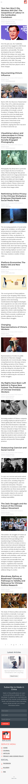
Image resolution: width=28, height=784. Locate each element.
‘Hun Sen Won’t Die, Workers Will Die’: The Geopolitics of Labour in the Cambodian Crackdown (12, 12)
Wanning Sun (9, 335)
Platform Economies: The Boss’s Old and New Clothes (13, 264)
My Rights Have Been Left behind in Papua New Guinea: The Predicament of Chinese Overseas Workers (13, 387)
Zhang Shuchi (10, 397)
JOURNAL (6, 750)
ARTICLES (6, 753)
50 (16, 644)
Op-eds (7, 512)
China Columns (9, 396)
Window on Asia (10, 21)
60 (20, 644)
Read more (14, 676)
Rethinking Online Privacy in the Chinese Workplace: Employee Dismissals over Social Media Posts (13, 197)
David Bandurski (10, 81)
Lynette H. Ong (10, 455)
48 (11, 644)
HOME (5, 748)
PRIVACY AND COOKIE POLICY (13, 756)
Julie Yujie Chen (10, 272)
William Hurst (9, 591)
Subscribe (5, 723)
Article (3, 21)
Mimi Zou (8, 206)
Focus (7, 79)
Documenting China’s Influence (11, 74)
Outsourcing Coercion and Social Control (14, 449)
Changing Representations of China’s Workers (14, 327)
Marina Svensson (10, 148)
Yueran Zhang (10, 514)
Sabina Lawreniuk (11, 23)
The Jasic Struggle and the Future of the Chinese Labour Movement (14, 506)
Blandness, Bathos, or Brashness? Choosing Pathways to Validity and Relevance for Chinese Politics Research (13, 580)
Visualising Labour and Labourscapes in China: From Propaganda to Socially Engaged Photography (12, 137)
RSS (4, 772)
